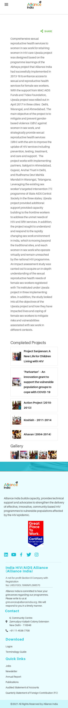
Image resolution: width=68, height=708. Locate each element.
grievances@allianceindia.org (21, 602)
